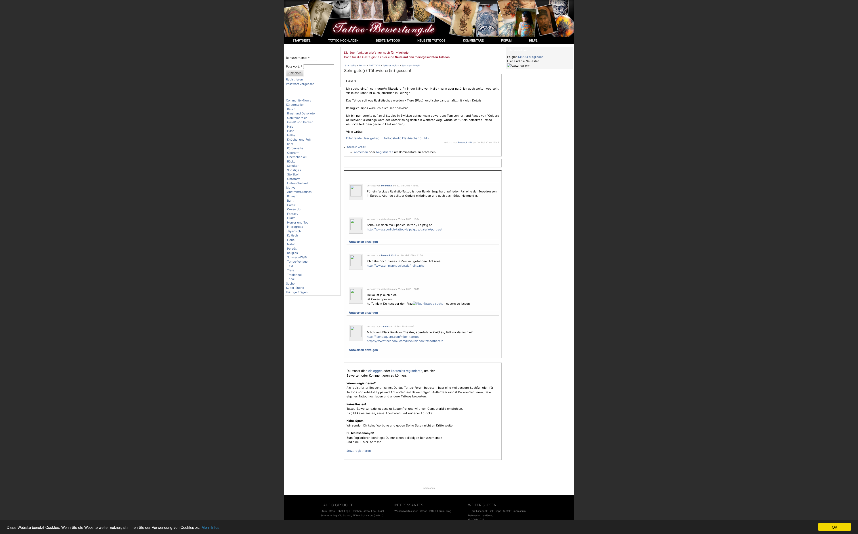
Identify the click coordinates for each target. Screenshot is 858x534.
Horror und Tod (298, 222)
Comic (291, 205)
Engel (347, 511)
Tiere (290, 270)
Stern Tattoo (328, 511)
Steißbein (293, 174)
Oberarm (293, 152)
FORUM (506, 40)
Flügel (380, 511)
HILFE (533, 40)
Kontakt (507, 511)
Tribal (290, 279)
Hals (290, 126)
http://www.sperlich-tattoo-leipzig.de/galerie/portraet (404, 229)
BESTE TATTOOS (388, 40)
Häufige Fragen (297, 292)
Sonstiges (294, 170)
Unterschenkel (297, 183)
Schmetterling (329, 515)
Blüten (356, 515)
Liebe (291, 240)
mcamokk (386, 185)
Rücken (292, 161)
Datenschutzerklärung (480, 515)
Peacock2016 (465, 142)
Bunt (290, 200)
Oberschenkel (297, 157)
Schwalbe (366, 515)
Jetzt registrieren (359, 450)
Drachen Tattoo (361, 511)
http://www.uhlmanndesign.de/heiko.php (396, 265)
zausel (385, 326)
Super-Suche (295, 287)
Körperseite (295, 148)
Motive (291, 187)
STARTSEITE (301, 40)
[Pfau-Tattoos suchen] (429, 303)
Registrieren (294, 79)
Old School (344, 515)
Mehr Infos (210, 527)
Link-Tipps (495, 511)
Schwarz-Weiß (297, 257)
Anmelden (361, 152)
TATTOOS (374, 65)
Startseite (350, 65)
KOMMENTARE (473, 40)
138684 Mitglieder (530, 57)
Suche (290, 283)
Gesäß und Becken (300, 122)
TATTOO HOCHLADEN (343, 40)
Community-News (298, 100)
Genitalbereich (297, 118)
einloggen (375, 371)
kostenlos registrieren (406, 371)
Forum (362, 65)
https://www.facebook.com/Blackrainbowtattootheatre (405, 341)
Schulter (293, 165)
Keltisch (292, 235)
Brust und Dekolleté (301, 113)
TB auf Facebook (478, 511)
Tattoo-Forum (437, 511)
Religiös (292, 253)
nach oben (429, 488)
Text (290, 266)
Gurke (291, 218)
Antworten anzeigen (363, 241)
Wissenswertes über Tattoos (410, 511)
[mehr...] (378, 515)
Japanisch (294, 231)
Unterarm (293, 179)
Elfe (373, 511)
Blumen (292, 196)
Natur (291, 244)
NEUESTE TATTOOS (431, 40)
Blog (448, 511)
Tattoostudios (391, 65)
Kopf (290, 144)
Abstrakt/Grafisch (299, 192)
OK (834, 527)
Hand (290, 131)
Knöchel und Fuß (299, 139)
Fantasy (292, 213)
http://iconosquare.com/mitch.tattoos (393, 336)
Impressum (519, 511)
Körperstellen (295, 104)
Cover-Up (294, 209)
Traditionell (294, 274)
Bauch (291, 109)
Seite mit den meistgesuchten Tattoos (422, 57)
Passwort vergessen (300, 84)
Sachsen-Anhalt (411, 65)
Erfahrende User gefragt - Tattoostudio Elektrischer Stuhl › (387, 138)
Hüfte (291, 135)
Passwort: (294, 66)
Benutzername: (298, 57)
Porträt (292, 248)
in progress (295, 226)
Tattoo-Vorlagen (298, 261)
